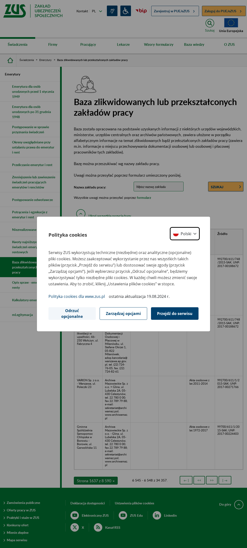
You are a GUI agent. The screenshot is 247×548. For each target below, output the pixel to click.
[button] (185, 233)
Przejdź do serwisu (174, 313)
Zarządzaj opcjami (123, 313)
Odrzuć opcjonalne (72, 313)
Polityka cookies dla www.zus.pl (76, 296)
